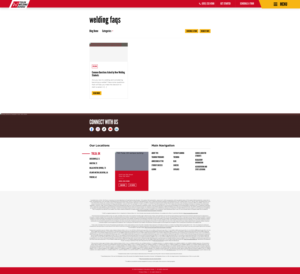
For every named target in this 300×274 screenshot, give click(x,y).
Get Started (225, 3)
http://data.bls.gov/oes (171, 249)
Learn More (122, 185)
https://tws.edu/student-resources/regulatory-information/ (150, 210)
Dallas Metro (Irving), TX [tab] (97, 168)
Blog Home (93, 31)
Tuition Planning (178, 153)
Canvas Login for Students (200, 154)
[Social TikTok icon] (104, 129)
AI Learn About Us (155, 272)
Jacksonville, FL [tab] (94, 159)
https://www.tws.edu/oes (158, 240)
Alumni (154, 169)
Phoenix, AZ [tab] (93, 177)
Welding (95, 66)
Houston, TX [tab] (93, 163)
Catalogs (176, 169)
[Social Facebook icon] (91, 129)
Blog (174, 161)
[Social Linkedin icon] (116, 129)
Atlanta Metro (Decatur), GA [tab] (98, 172)
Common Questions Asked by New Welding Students (108, 74)
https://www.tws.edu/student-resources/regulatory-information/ (158, 227)
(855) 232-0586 (124, 181)
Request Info (205, 31)
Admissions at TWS (158, 161)
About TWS (155, 153)
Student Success (157, 165)
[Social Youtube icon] (110, 129)
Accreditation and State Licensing (201, 168)
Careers (176, 165)
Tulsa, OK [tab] (95, 153)
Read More (97, 93)
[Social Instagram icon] (98, 129)
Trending (176, 157)
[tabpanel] (131, 171)
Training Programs (158, 157)
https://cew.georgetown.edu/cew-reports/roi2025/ (150, 258)
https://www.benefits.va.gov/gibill (191, 213)
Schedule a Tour (247, 3)
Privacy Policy (143, 272)
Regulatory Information (199, 161)
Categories (106, 31)
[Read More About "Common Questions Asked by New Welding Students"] (108, 52)
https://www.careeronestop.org (190, 239)
